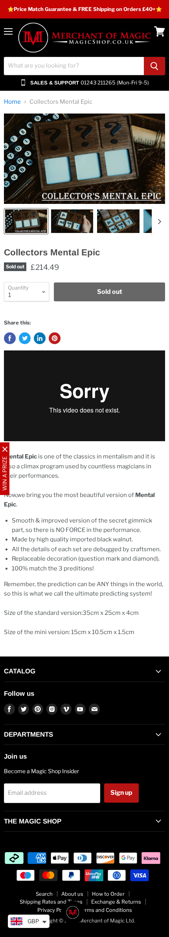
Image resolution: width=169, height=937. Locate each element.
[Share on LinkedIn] (40, 338)
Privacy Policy (53, 910)
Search (44, 894)
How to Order (108, 894)
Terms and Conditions (105, 910)
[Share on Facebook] (10, 338)
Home (12, 102)
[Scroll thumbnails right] (158, 221)
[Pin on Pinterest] (55, 338)
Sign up (121, 792)
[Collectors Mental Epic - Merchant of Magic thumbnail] (26, 221)
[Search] (154, 66)
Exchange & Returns (116, 901)
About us (72, 894)
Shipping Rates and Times (51, 901)
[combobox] (74, 66)
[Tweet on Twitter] (25, 338)
